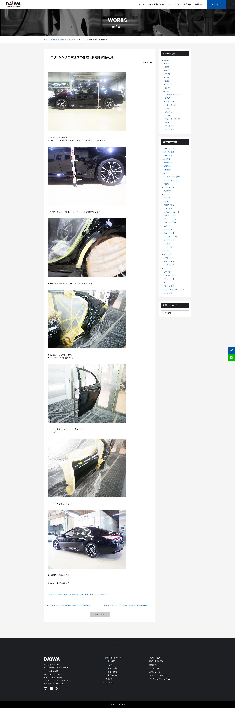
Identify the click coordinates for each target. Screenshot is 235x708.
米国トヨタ (169, 101)
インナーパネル (169, 219)
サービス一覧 (174, 4)
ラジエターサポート (171, 212)
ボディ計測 (167, 155)
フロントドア (168, 257)
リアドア (90, 594)
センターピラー (169, 279)
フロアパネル (168, 205)
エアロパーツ (168, 191)
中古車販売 (112, 675)
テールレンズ (168, 264)
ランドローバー (171, 105)
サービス (108, 664)
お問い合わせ (154, 672)
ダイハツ (168, 84)
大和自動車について (156, 4)
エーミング (167, 293)
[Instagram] (45, 689)
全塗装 (166, 183)
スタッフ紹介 (154, 657)
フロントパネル (169, 215)
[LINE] (56, 689)
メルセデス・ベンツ (173, 94)
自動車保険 (62, 594)
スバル (168, 88)
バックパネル (168, 247)
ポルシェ (168, 112)
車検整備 (167, 169)
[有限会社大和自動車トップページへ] (13, 4)
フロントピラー (169, 233)
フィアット (169, 126)
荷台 (165, 282)
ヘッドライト (168, 261)
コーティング (168, 187)
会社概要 (111, 661)
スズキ (168, 81)
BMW (167, 98)
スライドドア (168, 240)
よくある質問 (154, 668)
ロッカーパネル (102, 594)
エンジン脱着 (168, 152)
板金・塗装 (112, 668)
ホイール (167, 197)
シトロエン (169, 129)
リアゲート (167, 268)
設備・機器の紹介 (156, 661)
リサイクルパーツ (170, 180)
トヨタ (69, 39)
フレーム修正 (168, 286)
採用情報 (199, 4)
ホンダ (168, 70)
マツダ (168, 73)
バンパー (167, 250)
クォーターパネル (77, 594)
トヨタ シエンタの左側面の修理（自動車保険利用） (71, 605)
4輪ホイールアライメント (173, 289)
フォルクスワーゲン (173, 119)
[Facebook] (51, 689)
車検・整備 (112, 672)
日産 (167, 66)
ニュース (108, 682)
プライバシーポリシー (158, 675)
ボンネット (167, 229)
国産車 (62, 39)
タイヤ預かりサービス (158, 679)
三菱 (167, 77)
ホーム (141, 4)
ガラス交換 (167, 208)
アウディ (168, 115)
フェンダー (167, 254)
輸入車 (166, 91)
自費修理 (167, 166)
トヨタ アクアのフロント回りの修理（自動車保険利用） (126, 605)
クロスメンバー (169, 222)
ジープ (168, 108)
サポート (167, 226)
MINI (167, 122)
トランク (167, 243)
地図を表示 (53, 671)
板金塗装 (52, 594)
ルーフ (166, 194)
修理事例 (187, 4)
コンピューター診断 (171, 176)
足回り (166, 201)
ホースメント (168, 148)
